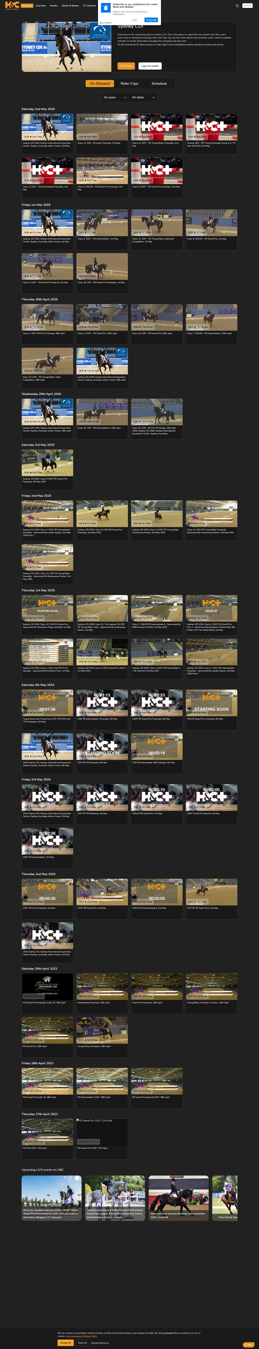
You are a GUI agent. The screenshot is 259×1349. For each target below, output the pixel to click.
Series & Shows (70, 5)
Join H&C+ (27, 6)
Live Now (41, 5)
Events (54, 5)
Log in (247, 5)
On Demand (100, 83)
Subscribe (151, 19)
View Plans (126, 65)
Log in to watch (150, 66)
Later (134, 19)
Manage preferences (100, 1343)
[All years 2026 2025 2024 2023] (115, 97)
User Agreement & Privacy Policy (81, 1336)
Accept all (66, 1343)
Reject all (82, 1343)
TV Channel (89, 5)
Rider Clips (129, 83)
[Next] (232, 1198)
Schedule (159, 83)
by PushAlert (107, 23)
